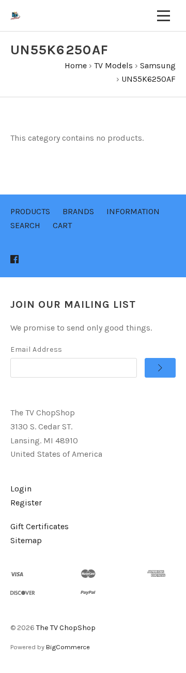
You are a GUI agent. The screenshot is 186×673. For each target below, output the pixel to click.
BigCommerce (68, 647)
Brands (78, 211)
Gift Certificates (39, 526)
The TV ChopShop (66, 627)
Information (133, 211)
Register (26, 502)
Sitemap (26, 540)
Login (21, 488)
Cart (62, 225)
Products (30, 211)
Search (25, 225)
